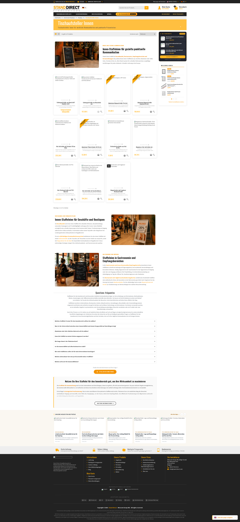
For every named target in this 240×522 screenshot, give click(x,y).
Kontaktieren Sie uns (148, 469)
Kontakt (82, 1)
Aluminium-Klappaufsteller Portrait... (118, 103)
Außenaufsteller (63, 238)
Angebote (118, 460)
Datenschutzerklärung (149, 462)
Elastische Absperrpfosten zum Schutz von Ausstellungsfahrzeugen (93, 435)
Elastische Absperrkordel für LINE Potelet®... (175, 85)
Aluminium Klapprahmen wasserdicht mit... (173, 78)
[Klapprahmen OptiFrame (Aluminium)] (163, 93)
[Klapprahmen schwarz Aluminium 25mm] (163, 71)
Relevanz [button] (143, 34)
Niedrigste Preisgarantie (95, 462)
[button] (94, 1)
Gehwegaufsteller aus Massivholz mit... (92, 103)
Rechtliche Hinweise (148, 460)
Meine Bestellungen (93, 481)
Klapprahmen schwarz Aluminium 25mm (173, 71)
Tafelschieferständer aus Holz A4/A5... (118, 147)
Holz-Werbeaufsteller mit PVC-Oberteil (65, 191)
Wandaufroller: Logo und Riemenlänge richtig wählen (145, 435)
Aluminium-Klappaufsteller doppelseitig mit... (145, 103)
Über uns (145, 471)
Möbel (117, 472)
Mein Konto (91, 476)
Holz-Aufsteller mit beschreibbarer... (92, 191)
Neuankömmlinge (120, 462)
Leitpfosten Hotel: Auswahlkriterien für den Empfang (66, 435)
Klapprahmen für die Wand (64, 241)
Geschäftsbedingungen (94, 467)
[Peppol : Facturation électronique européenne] (104, 491)
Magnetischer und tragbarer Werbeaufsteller (118, 191)
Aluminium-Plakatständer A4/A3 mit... (92, 147)
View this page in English (225, 517)
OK (146, 8)
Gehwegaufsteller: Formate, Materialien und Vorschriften (173, 435)
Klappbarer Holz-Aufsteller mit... (144, 147)
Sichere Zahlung (92, 465)
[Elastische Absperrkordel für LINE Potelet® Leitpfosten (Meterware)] (163, 86)
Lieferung (91, 460)
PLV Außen (118, 467)
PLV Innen (118, 465)
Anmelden (165, 9)
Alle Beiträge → (175, 414)
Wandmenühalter (118, 282)
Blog (89, 469)
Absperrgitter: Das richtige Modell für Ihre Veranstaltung (119, 435)
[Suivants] (176, 99)
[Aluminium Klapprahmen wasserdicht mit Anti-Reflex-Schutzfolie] (163, 78)
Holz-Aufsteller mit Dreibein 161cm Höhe (65, 147)
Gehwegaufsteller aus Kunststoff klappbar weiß (66, 103)
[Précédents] (169, 99)
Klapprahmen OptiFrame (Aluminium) (173, 92)
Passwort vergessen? (94, 479)
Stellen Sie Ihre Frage (105, 372)
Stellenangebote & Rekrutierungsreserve (147, 465)
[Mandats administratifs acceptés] (131, 491)
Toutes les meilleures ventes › (176, 102)
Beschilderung (120, 469)
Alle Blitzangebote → (172, 56)
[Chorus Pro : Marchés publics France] (112, 491)
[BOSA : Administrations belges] (120, 491)
